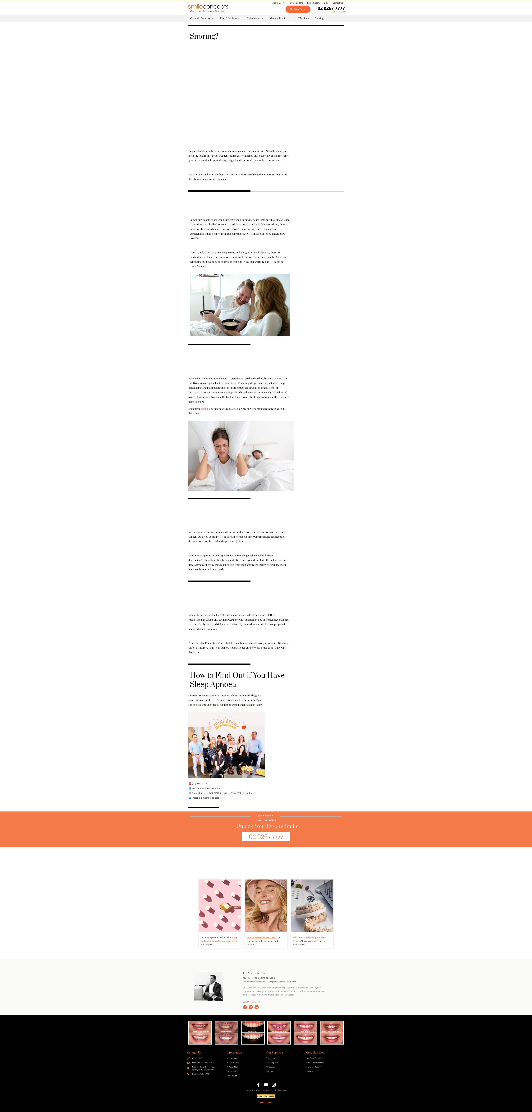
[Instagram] (251, 1007)
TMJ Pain (303, 18)
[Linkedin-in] (257, 1007)
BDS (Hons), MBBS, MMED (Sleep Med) (259, 978)
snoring (205, 408)
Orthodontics (253, 18)
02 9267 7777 (331, 8)
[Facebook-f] (245, 1007)
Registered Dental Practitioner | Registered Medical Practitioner (269, 981)
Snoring (319, 18)
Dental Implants (228, 18)
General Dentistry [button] (279, 18)
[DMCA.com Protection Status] (266, 1097)
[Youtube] (266, 1085)
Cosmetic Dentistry (200, 18)
